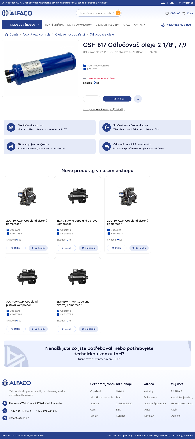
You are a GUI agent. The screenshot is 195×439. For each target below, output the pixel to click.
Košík (174, 409)
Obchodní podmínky (108, 24)
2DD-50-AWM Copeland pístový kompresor (127, 222)
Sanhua (94, 403)
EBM (118, 409)
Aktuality (149, 391)
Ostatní (120, 391)
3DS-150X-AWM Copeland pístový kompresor (73, 303)
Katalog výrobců (22, 24)
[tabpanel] (97, 253)
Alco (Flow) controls (36, 34)
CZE (163, 3)
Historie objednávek (182, 403)
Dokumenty (150, 397)
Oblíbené (176, 415)
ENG (172, 3)
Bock (119, 397)
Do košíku (118, 98)
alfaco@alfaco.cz (19, 417)
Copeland (95, 391)
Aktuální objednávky (182, 397)
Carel (93, 409)
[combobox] (99, 13)
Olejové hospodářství (70, 34)
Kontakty (139, 24)
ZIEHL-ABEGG (124, 403)
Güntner (120, 415)
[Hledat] (118, 13)
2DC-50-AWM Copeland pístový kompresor (26, 222)
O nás (126, 24)
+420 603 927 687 (46, 410)
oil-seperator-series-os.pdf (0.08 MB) (103, 109)
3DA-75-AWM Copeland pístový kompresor (77, 222)
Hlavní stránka (54, 24)
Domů (13, 34)
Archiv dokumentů (78, 24)
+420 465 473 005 (178, 24)
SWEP (94, 415)
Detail (17, 248)
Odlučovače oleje (102, 34)
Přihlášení (176, 391)
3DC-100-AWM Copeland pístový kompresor (22, 303)
